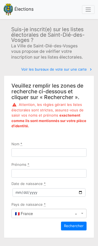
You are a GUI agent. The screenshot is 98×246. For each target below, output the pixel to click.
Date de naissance (28, 183)
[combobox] (48, 213)
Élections (23, 9)
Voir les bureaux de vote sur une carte (54, 69)
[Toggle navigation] (88, 9)
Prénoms (20, 164)
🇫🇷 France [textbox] (46, 213)
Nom (16, 144)
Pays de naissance (28, 204)
